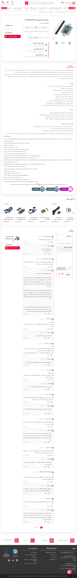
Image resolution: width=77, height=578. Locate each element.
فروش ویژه (4, 8)
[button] (73, 212)
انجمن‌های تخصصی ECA (30, 555)
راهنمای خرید (53, 555)
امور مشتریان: (67, 553)
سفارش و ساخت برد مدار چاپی (29, 559)
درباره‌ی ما (54, 557)
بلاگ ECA (34, 557)
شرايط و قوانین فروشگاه (50, 552)
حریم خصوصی (52, 559)
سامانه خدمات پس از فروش (30, 563)
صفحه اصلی (33, 552)
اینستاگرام (17, 560)
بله (8, 560)
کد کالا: (47, 23)
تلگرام (13, 560)
